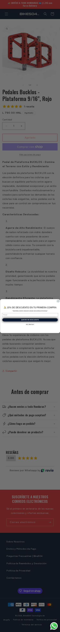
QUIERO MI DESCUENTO (30, 319)
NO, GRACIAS (30, 324)
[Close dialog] (58, 301)
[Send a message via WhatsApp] (54, 626)
